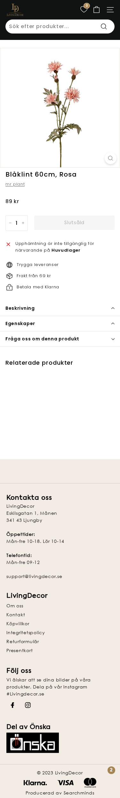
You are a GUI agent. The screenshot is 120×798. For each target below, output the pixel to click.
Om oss (14, 606)
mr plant (15, 184)
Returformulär (22, 641)
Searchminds (79, 793)
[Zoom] (110, 158)
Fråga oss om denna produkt (42, 339)
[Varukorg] (96, 9)
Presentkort (19, 650)
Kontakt (15, 615)
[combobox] (60, 26)
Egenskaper (20, 323)
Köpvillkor (17, 623)
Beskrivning (20, 308)
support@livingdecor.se (34, 576)
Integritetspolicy (25, 632)
